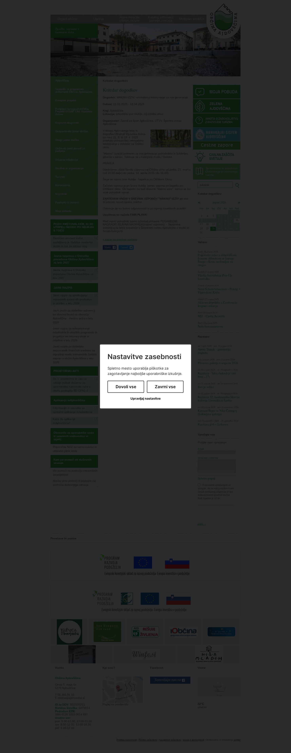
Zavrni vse (165, 386)
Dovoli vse (126, 386)
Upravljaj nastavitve (145, 398)
